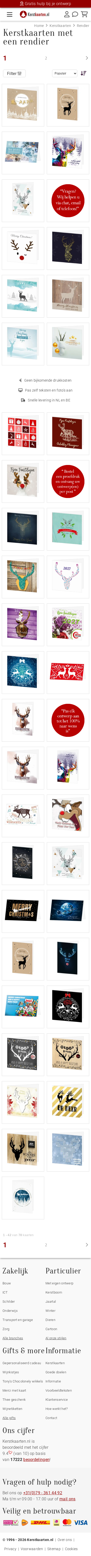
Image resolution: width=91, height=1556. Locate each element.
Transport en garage (18, 1320)
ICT (5, 1292)
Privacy (10, 1549)
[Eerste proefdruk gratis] (68, 481)
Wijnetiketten (12, 1409)
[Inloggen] (67, 14)
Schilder (9, 1301)
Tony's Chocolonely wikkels (23, 1381)
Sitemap (54, 1549)
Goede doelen (56, 1372)
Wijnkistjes (11, 1372)
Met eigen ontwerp (59, 1283)
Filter (12, 73)
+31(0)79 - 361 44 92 (42, 1492)
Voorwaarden (32, 1549)
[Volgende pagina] (86, 58)
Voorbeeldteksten (59, 1390)
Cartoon (51, 1329)
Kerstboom (54, 1292)
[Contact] (75, 14)
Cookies (71, 1549)
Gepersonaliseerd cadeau (22, 1363)
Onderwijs (10, 1311)
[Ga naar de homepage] (36, 13)
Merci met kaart (14, 1390)
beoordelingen (36, 1459)
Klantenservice (57, 1400)
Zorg (6, 1329)
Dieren (50, 1320)
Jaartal (51, 1301)
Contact (51, 1418)
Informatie (53, 1381)
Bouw (7, 1283)
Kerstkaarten (55, 1363)
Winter (50, 1311)
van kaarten (18, 1235)
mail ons (67, 1499)
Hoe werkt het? (57, 1409)
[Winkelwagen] (84, 14)
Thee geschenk (14, 1400)
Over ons (65, 1540)
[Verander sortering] (82, 73)
